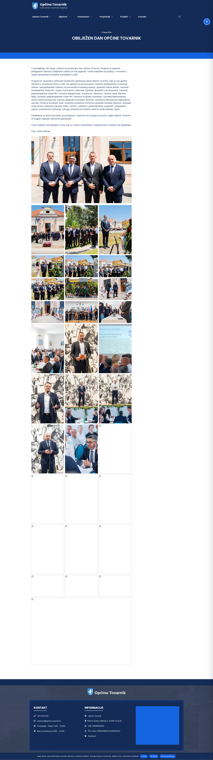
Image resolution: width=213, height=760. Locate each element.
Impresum (92, 736)
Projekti (124, 16)
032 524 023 (43, 716)
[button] (179, 17)
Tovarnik (97, 716)
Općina (91, 716)
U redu (144, 756)
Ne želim (153, 756)
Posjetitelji (105, 16)
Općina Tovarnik (53, 4)
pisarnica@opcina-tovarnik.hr (49, 721)
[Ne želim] (210, 756)
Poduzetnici (83, 16)
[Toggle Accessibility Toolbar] (207, 22)
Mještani (63, 16)
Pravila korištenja (167, 756)
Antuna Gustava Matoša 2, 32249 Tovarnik (104, 721)
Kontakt (142, 16)
